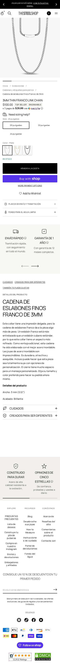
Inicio (5, 86)
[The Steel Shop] (28, 13)
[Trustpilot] (41, 620)
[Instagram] (19, 620)
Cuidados (8, 282)
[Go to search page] (9, 13)
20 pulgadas (16, 125)
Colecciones (18, 86)
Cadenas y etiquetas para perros (18, 90)
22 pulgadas (44, 125)
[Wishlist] (43, 13)
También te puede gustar (16, 287)
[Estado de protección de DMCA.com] (42, 660)
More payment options (30, 185)
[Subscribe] (55, 590)
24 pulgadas (16, 134)
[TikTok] (26, 620)
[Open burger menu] (56, 13)
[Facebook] (33, 620)
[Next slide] (35, 266)
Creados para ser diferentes (30, 282)
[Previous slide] (3, 4)
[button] (9, 13)
